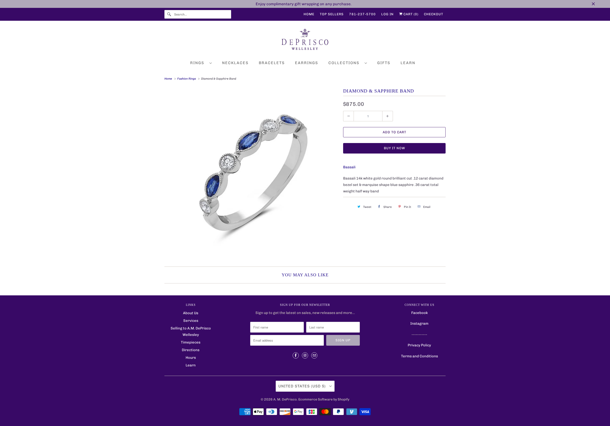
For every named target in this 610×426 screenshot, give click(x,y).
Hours (191, 357)
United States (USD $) (302, 386)
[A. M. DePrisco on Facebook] (296, 355)
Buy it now (394, 148)
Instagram (419, 323)
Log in (387, 14)
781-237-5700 (362, 14)
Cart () (410, 14)
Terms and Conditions (419, 356)
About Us (190, 313)
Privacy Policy (419, 345)
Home (309, 14)
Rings (198, 63)
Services (190, 320)
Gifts (383, 63)
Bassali (349, 167)
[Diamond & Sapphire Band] (251, 173)
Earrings (306, 63)
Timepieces (190, 342)
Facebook (419, 313)
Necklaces (235, 63)
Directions (190, 350)
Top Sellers (332, 14)
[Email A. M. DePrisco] (314, 355)
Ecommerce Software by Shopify (323, 399)
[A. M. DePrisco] (305, 40)
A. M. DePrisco (285, 399)
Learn (408, 63)
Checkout (433, 14)
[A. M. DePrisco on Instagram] (305, 355)
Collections (345, 63)
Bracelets (272, 63)
